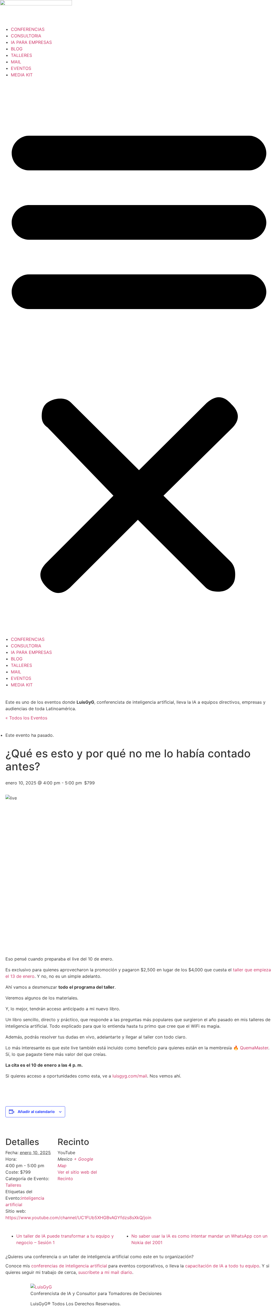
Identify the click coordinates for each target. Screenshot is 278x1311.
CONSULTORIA (26, 35)
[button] (139, 357)
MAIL (16, 61)
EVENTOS (21, 68)
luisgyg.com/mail (129, 1076)
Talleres (13, 1185)
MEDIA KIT (22, 74)
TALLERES (21, 55)
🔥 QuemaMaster (250, 1047)
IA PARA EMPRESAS (31, 42)
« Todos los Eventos (26, 718)
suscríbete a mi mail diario (105, 1272)
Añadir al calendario (36, 1111)
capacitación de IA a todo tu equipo (222, 1265)
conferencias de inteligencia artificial (69, 1265)
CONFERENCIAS (28, 29)
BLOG (17, 48)
